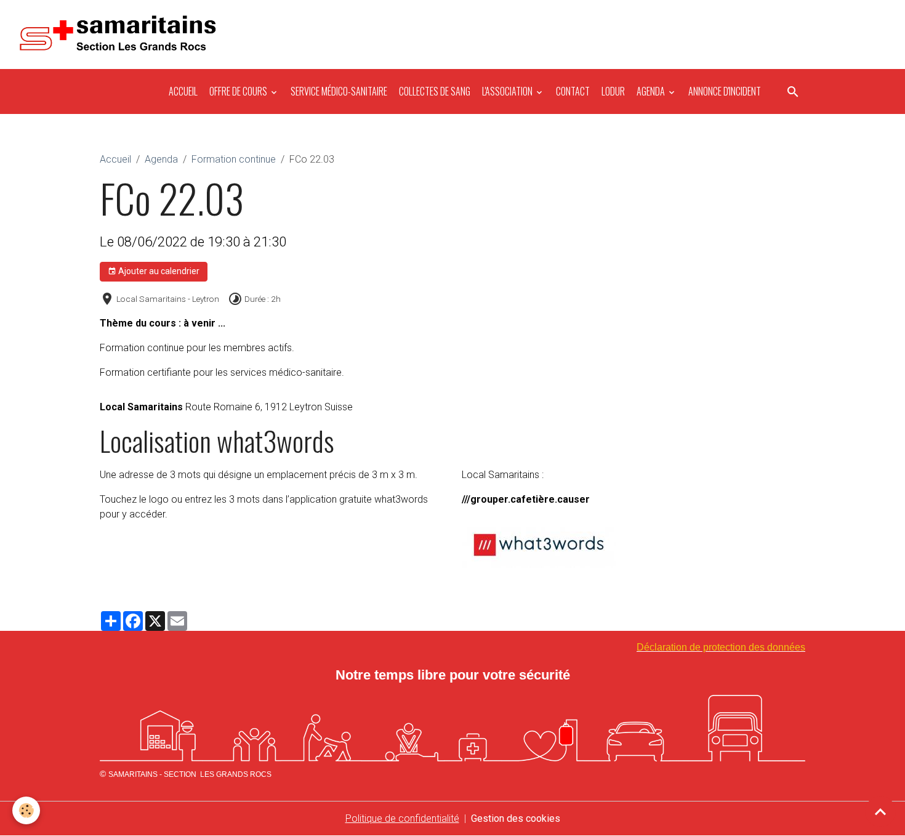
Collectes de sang (433, 91)
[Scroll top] (880, 811)
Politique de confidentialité (402, 818)
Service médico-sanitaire (338, 91)
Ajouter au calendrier (157, 271)
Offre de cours (238, 91)
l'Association (507, 91)
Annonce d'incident (723, 91)
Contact (572, 91)
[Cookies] (26, 810)
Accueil (182, 91)
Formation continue (233, 159)
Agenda (651, 91)
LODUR (612, 91)
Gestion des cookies (515, 818)
